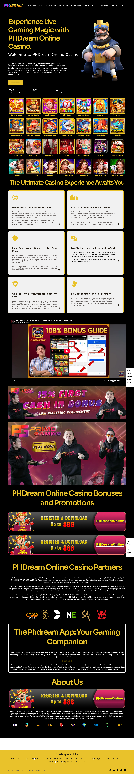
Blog (122, 5)
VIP (40, 5)
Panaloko (51, 762)
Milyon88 (30, 759)
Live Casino (103, 5)
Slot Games (63, 5)
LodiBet (67, 759)
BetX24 (60, 759)
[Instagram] (117, 770)
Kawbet (83, 759)
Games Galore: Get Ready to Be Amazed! (33, 207)
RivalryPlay (75, 759)
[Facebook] (125, 770)
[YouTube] (114, 770)
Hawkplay (22, 759)
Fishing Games (90, 5)
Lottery (114, 5)
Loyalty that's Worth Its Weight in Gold (93, 248)
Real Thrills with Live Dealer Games (91, 207)
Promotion (32, 5)
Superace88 (67, 762)
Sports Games (50, 5)
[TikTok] (121, 770)
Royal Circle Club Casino (113, 759)
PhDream (38, 759)
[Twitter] (110, 770)
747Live (14, 759)
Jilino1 (76, 762)
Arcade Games (76, 5)
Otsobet (59, 762)
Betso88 (53, 759)
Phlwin (46, 759)
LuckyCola (98, 759)
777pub (83, 762)
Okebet (90, 759)
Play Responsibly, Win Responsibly (91, 293)
